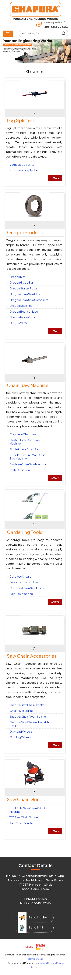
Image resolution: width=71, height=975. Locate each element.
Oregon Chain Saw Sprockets (28, 300)
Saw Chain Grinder (27, 799)
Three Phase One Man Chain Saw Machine (27, 456)
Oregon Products (25, 232)
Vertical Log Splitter (22, 164)
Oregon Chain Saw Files (24, 294)
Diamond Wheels (21, 731)
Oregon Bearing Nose (23, 311)
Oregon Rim (17, 276)
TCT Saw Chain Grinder (24, 817)
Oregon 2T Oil (18, 323)
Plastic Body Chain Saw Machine (25, 441)
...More (55, 178)
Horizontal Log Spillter (24, 170)
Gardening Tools (24, 532)
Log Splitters (21, 120)
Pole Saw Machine (21, 593)
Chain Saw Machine (27, 385)
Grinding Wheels (20, 737)
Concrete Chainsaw (23, 434)
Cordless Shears (20, 576)
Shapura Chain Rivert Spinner (28, 716)
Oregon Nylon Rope (22, 317)
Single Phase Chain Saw (25, 449)
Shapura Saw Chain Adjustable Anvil (29, 723)
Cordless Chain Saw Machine (28, 588)
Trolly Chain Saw (20, 470)
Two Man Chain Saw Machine (28, 464)
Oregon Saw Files (20, 305)
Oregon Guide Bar (21, 282)
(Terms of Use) (35, 959)
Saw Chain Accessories (31, 656)
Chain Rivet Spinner (22, 710)
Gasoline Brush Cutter (23, 582)
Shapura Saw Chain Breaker (27, 705)
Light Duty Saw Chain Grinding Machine (28, 809)
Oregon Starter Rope (23, 288)
